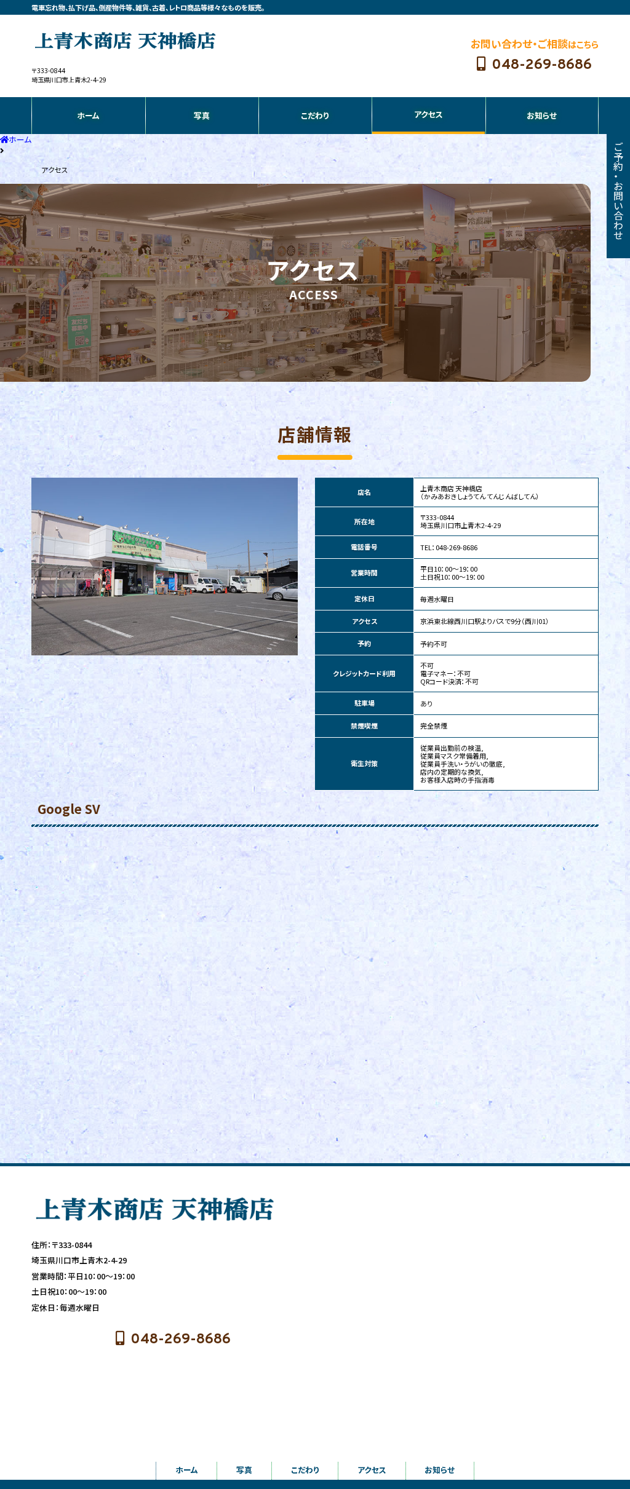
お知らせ (542, 115)
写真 (202, 115)
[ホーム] (124, 40)
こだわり (315, 115)
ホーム (88, 115)
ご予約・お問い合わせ (618, 190)
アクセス (428, 114)
